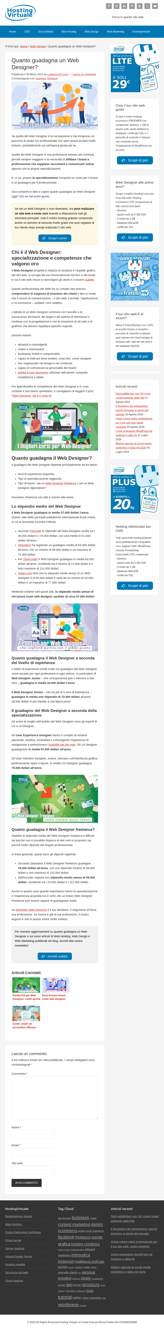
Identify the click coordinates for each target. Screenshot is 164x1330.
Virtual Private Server (18, 1256)
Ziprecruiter (30, 559)
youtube (83, 1305)
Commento (20, 1073)
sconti (61, 1285)
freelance (52, 78)
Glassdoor (24, 545)
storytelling (71, 1291)
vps (104, 1298)
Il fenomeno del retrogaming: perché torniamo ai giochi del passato (132, 410)
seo (69, 1284)
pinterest (76, 1279)
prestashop (97, 1278)
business (41, 78)
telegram (81, 1291)
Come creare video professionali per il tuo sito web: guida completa (134, 422)
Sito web (17, 1163)
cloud (93, 1218)
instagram (66, 1261)
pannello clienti (67, 1272)
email (81, 1231)
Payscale (35, 531)
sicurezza (90, 1284)
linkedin (71, 1267)
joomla (62, 1267)
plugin (86, 1278)
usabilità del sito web (62, 744)
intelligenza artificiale (89, 1261)
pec (79, 1273)
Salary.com (25, 573)
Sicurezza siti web (16, 1272)
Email (16, 1145)
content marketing (74, 1224)
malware (78, 1267)
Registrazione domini (18, 1216)
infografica (80, 1255)
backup (67, 1218)
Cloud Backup (14, 1280)
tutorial (65, 1297)
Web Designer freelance (60, 483)
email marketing (95, 1230)
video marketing (91, 1297)
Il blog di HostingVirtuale (29, 13)
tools (90, 1290)
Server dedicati (14, 1248)
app (60, 1218)
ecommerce (68, 1231)
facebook (66, 1237)
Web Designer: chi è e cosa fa (31, 395)
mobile (86, 1267)
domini (97, 1224)
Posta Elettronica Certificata (23, 1232)
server (77, 1285)
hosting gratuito (64, 1250)
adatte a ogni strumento (33, 372)
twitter (77, 1297)
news (93, 1267)
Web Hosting (13, 1224)
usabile (89, 279)
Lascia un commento (84, 74)
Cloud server (13, 1240)
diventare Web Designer (31, 909)
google (97, 1237)
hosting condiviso (85, 1244)
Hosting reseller (15, 1264)
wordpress (68, 1304)
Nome (16, 1127)
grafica (64, 1243)
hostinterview (77, 1249)
